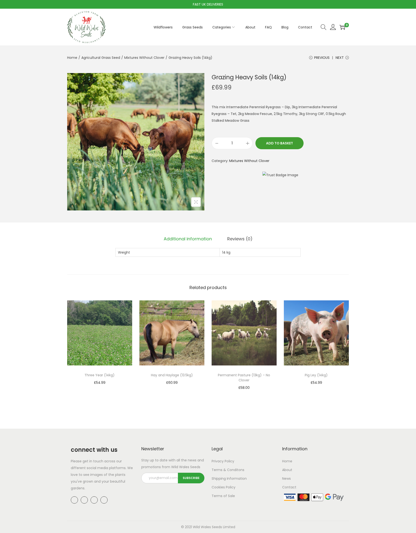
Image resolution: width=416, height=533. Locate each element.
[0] (342, 27)
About (287, 469)
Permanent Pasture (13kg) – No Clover (244, 378)
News (286, 478)
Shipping (219, 478)
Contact (289, 487)
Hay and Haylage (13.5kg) (172, 375)
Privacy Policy (223, 461)
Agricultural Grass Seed (100, 57)
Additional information (188, 239)
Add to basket (279, 143)
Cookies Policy (223, 487)
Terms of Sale (223, 495)
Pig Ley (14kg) (316, 375)
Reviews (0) (240, 239)
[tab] (188, 239)
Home (72, 57)
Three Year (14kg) (99, 375)
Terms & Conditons (228, 469)
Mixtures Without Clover (144, 57)
